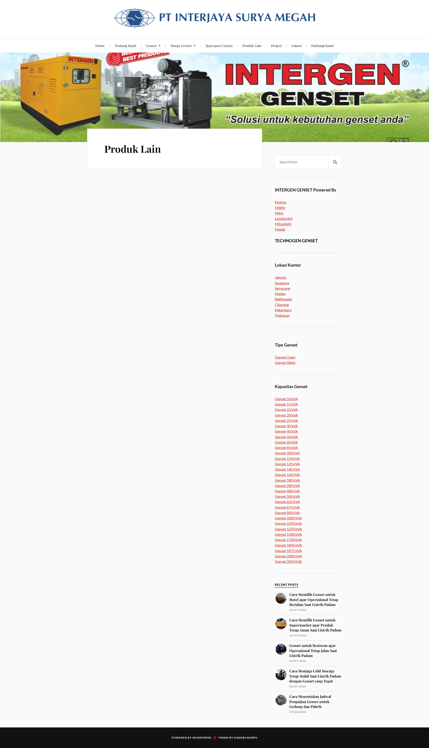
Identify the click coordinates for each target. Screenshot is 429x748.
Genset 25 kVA (286, 420)
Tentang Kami (125, 45)
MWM (280, 208)
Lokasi (296, 45)
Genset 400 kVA (287, 491)
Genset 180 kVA (287, 480)
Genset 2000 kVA (288, 556)
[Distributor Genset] (214, 24)
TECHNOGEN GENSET (296, 240)
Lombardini (283, 218)
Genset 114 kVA (287, 458)
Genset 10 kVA (286, 399)
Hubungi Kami (322, 45)
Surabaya (282, 283)
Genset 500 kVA (287, 496)
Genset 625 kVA (287, 501)
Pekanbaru (283, 310)
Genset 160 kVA (287, 474)
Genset (151, 45)
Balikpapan (283, 299)
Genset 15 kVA (286, 409)
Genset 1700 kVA (288, 540)
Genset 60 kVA (286, 442)
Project (276, 45)
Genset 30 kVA (286, 426)
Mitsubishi (283, 224)
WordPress (201, 737)
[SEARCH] (335, 162)
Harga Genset (181, 45)
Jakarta (280, 277)
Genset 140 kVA (287, 469)
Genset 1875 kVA (288, 550)
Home (100, 45)
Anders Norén (245, 737)
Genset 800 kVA (287, 512)
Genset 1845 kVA (288, 545)
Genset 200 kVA (287, 485)
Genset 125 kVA (287, 464)
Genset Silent (285, 362)
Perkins (280, 202)
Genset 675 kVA (287, 507)
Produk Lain (251, 45)
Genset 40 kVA (286, 431)
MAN (279, 213)
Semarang (282, 288)
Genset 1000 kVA (288, 518)
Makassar (282, 315)
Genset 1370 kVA (288, 529)
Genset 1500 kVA (288, 534)
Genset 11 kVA (286, 404)
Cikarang (282, 304)
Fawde (280, 229)
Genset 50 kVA (286, 437)
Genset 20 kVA (286, 415)
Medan (280, 293)
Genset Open (285, 357)
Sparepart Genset (219, 45)
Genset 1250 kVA (288, 523)
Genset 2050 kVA (288, 561)
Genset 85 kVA (286, 447)
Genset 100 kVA (287, 453)
